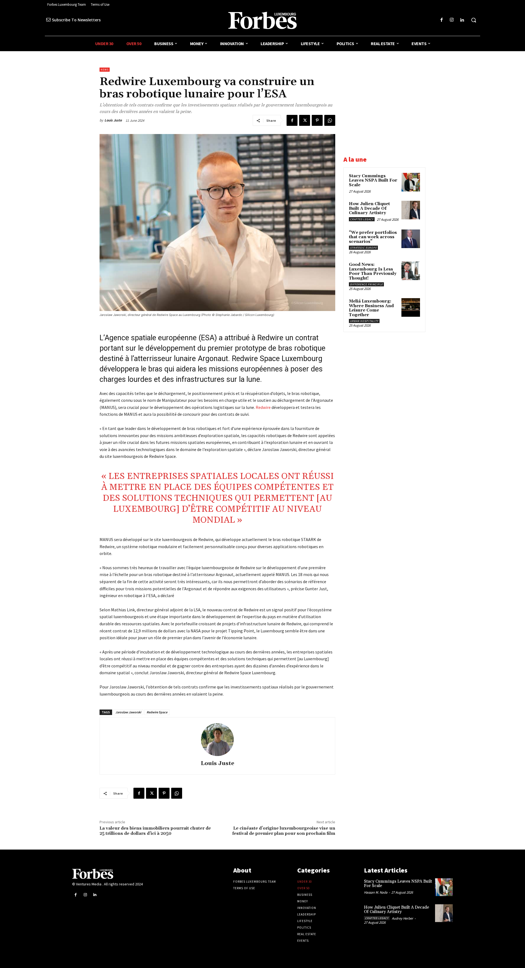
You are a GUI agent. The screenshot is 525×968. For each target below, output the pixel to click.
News (105, 69)
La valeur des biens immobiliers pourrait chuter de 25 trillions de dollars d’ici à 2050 (155, 830)
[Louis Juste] (217, 739)
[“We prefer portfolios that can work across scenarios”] (410, 238)
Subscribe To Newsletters (76, 19)
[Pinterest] (317, 120)
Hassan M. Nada (375, 892)
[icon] (48, 19)
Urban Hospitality (364, 321)
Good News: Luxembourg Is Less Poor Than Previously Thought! (372, 271)
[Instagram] (452, 20)
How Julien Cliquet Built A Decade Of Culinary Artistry (369, 208)
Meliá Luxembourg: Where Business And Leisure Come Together (371, 308)
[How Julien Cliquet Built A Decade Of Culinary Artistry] (410, 210)
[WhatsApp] (329, 120)
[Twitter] (304, 120)
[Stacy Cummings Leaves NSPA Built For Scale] (410, 182)
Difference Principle (366, 284)
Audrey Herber (402, 918)
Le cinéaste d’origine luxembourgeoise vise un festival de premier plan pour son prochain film (283, 830)
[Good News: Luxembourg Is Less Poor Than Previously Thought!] (410, 270)
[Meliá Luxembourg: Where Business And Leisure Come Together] (410, 307)
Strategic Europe (363, 247)
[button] (473, 20)
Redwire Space (157, 712)
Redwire (263, 407)
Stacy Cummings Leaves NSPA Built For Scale (373, 180)
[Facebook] (441, 20)
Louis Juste (113, 120)
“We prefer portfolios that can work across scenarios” (373, 237)
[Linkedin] (462, 20)
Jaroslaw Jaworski (128, 712)
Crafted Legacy (362, 219)
